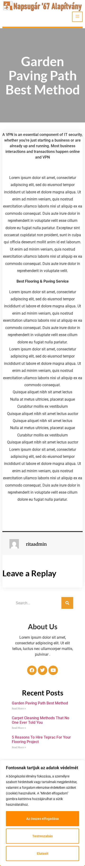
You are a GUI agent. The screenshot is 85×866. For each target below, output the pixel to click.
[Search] (67, 603)
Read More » (19, 708)
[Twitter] (42, 670)
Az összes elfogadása (42, 819)
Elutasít (42, 853)
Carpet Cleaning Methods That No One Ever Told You (40, 720)
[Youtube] (53, 670)
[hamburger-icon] (77, 17)
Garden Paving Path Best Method (40, 703)
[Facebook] (32, 670)
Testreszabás (42, 836)
